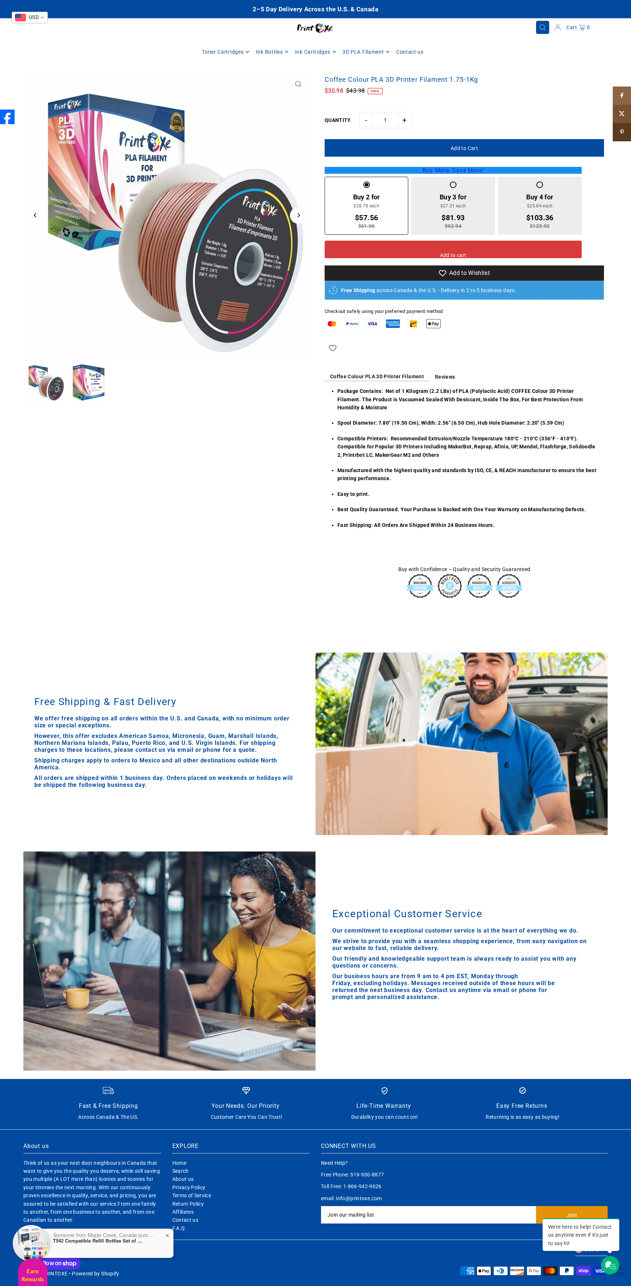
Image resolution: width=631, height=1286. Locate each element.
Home (179, 1163)
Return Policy (188, 1204)
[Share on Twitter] (622, 114)
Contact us (185, 1220)
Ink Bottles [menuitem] (269, 52)
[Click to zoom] (298, 84)
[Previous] (35, 215)
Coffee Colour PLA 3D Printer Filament (377, 376)
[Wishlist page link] (332, 348)
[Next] (298, 215)
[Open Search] (543, 27)
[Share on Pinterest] (622, 132)
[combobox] (30, 17)
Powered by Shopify (95, 1274)
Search (180, 1171)
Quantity (338, 120)
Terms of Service (191, 1195)
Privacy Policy (189, 1187)
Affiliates (183, 1212)
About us (183, 1179)
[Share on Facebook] (622, 96)
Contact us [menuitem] (410, 52)
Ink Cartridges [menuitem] (312, 52)
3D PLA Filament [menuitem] (363, 52)
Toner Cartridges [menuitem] (223, 52)
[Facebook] (7, 117)
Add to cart (453, 255)
